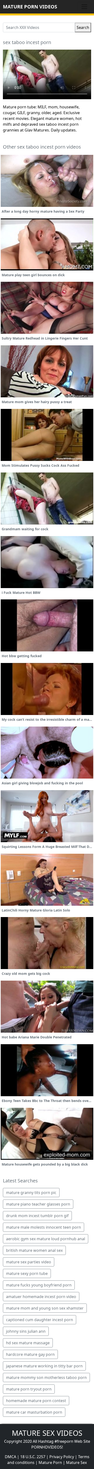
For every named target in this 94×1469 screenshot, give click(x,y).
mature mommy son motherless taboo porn (46, 1377)
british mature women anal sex (34, 1250)
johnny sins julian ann (26, 1331)
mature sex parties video (28, 1262)
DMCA (10, 1456)
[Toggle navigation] (84, 7)
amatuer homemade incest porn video (41, 1296)
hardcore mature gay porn (30, 1354)
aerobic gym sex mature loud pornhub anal (45, 1238)
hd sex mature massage (28, 1342)
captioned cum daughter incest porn (39, 1319)
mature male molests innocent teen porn (43, 1227)
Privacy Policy (61, 1456)
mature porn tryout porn (29, 1389)
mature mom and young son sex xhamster (45, 1308)
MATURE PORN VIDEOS (30, 6)
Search (83, 27)
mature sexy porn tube (27, 1273)
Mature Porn (50, 1462)
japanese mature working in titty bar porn (44, 1366)
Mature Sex (76, 1462)
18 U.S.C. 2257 (32, 1456)
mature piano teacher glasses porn (38, 1204)
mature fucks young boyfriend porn (39, 1285)
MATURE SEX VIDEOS (47, 1433)
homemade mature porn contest (36, 1400)
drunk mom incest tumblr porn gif (37, 1215)
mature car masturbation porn (34, 1412)
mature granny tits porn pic (31, 1192)
